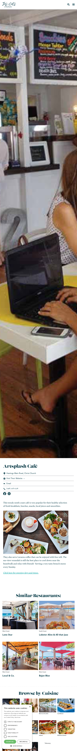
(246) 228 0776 (12, 488)
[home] (33, 4)
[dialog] (17, 727)
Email (8, 483)
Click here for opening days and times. (20, 572)
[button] (17, 746)
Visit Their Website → (15, 478)
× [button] (30, 706)
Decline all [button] (24, 741)
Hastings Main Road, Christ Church (21, 473)
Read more (17, 717)
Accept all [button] (10, 741)
